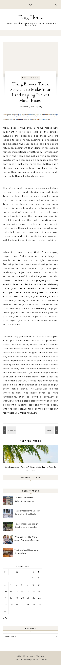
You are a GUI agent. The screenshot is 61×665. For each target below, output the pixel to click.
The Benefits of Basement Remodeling (26, 551)
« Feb (6, 618)
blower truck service (31, 224)
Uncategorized (30, 78)
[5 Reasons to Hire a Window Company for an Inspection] (51, 430)
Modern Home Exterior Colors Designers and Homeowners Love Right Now (25, 500)
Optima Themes (39, 659)
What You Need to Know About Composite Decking (26, 538)
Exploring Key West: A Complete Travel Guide (30, 466)
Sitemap (40, 656)
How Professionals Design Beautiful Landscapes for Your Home (26, 526)
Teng (40, 106)
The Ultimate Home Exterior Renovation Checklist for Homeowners (27, 513)
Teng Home (30, 17)
